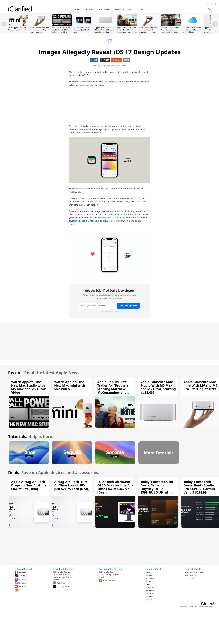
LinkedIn (22, 583)
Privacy (211, 606)
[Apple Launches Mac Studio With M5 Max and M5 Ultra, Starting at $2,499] (105, 25)
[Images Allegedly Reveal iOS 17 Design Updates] (109, 160)
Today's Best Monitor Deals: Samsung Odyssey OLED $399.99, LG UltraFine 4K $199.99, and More (157, 489)
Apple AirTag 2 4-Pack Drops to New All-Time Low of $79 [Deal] (28, 485)
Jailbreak (149, 593)
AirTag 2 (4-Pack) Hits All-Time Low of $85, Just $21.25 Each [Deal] (71, 485)
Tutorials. (17, 436)
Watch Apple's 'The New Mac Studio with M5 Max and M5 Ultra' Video (61, 29)
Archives (149, 596)
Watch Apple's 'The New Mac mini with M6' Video (17, 28)
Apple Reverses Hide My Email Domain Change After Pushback (191, 29)
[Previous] (4, 24)
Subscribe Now (109, 580)
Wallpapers (151, 578)
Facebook (22, 572)
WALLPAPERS (104, 9)
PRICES (131, 9)
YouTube (22, 586)
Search (149, 599)
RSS (20, 590)
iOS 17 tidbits (136, 214)
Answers (149, 587)
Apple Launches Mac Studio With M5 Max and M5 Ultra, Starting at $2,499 (104, 31)
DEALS (141, 9)
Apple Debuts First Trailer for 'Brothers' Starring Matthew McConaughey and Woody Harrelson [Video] (126, 32)
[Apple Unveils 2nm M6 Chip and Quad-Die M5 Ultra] (84, 25)
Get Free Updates (128, 305)
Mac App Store (63, 586)
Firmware (150, 590)
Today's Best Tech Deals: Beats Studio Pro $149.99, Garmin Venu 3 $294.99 (199, 487)
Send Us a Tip (190, 575)
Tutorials (149, 575)
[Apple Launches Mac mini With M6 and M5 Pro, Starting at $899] (40, 25)
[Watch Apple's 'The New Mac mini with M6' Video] (18, 25)
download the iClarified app (111, 217)
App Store (61, 583)
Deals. (14, 472)
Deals (148, 584)
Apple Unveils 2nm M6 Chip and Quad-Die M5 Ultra (82, 29)
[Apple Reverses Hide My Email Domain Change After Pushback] (192, 25)
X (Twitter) (22, 576)
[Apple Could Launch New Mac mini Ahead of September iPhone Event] (149, 25)
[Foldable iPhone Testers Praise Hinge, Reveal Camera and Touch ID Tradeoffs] (171, 25)
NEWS (77, 9)
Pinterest (22, 579)
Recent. (15, 372)
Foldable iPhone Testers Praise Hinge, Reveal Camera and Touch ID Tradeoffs (170, 31)
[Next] (214, 24)
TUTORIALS (89, 9)
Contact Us (189, 578)
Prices (148, 581)
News (148, 572)
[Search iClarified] (209, 9)
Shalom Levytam (121, 65)
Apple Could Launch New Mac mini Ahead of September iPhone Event (148, 29)
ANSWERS (119, 9)
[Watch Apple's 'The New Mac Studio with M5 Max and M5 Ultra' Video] (62, 25)
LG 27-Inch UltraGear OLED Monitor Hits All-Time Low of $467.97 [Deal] (115, 487)
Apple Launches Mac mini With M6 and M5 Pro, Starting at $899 (39, 29)
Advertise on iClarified (194, 572)
